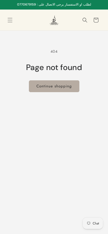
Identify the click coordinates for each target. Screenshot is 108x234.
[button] (10, 20)
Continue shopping (54, 86)
